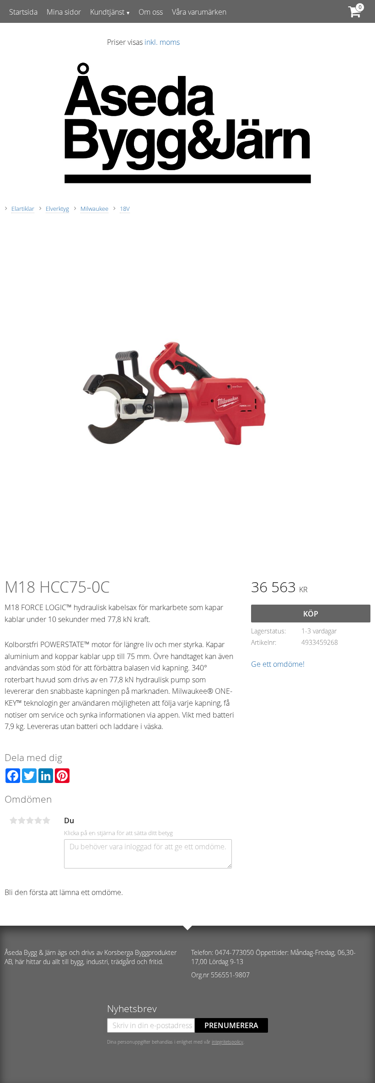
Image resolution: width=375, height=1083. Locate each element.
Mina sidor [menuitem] (64, 12)
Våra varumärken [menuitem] (199, 12)
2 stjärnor (21, 820)
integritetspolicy (227, 1042)
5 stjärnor (46, 820)
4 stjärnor (38, 820)
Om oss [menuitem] (151, 12)
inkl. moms (162, 42)
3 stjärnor (30, 820)
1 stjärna (13, 820)
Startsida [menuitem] (23, 12)
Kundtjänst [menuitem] (107, 12)
